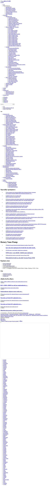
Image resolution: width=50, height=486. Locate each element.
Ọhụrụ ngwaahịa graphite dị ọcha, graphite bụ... (15, 211)
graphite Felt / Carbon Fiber (14, 55)
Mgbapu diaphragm (12, 78)
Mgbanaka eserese (12, 58)
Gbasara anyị (6, 90)
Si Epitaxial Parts (11, 17)
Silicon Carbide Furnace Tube (14, 43)
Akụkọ (4, 88)
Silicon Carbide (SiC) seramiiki (12, 27)
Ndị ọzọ (4, 181)
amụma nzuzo (25, 312)
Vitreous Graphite (12, 25)
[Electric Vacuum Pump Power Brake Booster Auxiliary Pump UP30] (19, 245)
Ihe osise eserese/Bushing (13, 48)
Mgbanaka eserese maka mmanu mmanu (14, 232)
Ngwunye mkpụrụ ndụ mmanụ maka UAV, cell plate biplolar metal (19, 200)
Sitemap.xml (5, 276)
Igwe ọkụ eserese (11, 52)
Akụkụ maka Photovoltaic (13, 24)
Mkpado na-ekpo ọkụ (7, 274)
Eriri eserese (10, 61)
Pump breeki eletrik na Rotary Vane (8, 315)
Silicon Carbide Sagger (13, 38)
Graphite (7, 46)
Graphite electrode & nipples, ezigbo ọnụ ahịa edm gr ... (17, 221)
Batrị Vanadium (9, 14)
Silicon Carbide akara (12, 39)
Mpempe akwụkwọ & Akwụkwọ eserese (16, 64)
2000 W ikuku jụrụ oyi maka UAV (13, 197)
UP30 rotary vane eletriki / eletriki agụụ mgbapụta (19, 252)
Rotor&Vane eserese (12, 62)
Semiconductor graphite (10, 9)
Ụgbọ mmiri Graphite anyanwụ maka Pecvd (15, 238)
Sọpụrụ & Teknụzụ (10, 93)
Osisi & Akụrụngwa (10, 92)
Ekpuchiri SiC (9, 7)
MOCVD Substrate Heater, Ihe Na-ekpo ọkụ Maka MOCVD (18, 203)
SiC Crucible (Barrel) (12, 31)
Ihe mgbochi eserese (12, 49)
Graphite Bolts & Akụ (12, 51)
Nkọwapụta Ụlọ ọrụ (10, 91)
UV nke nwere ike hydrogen (14, 68)
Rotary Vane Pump (12, 82)
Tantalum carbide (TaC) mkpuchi (15, 23)
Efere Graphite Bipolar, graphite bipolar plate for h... (16, 215)
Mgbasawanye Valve (9, 316)
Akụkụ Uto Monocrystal (13, 22)
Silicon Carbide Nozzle (13, 36)
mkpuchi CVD (9, 16)
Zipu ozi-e (3, 318)
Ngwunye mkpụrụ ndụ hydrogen (15, 71)
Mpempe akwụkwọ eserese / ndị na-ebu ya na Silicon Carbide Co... (19, 228)
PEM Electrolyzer (12, 73)
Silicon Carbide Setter (12, 41)
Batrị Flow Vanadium (12, 76)
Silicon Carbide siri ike (10, 125)
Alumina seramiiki (9, 83)
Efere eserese (11, 57)
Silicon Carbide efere (12, 37)
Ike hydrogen (8, 66)
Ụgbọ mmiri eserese (12, 50)
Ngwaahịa (5, 15)
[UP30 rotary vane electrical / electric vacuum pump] (16, 250)
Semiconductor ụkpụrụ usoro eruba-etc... (12, 291)
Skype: (4, 267)
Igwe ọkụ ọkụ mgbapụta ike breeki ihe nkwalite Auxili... (21, 247)
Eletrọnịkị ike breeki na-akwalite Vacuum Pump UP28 (20, 258)
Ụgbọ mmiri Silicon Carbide (14, 34)
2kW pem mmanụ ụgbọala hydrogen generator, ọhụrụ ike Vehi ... (19, 218)
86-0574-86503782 (7, 263)
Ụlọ (4, 4)
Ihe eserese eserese (12, 56)
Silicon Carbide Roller (13, 42)
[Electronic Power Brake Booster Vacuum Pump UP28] (17, 255)
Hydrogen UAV (9, 12)
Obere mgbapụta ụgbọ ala (11, 77)
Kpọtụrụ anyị (6, 95)
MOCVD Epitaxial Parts (13, 19)
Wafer (7, 85)
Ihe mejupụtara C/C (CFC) (8, 165)
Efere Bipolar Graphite (10, 8)
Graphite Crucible (12, 54)
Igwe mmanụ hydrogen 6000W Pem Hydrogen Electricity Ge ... (19, 193)
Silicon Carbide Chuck (13, 35)
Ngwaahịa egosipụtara (13, 314)
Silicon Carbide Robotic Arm (14, 44)
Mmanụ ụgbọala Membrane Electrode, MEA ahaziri (16, 207)
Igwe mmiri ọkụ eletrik (13, 81)
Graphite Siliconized (12, 65)
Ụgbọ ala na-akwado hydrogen (14, 69)
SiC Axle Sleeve (19, 315)
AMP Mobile (37, 314)
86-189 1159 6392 (7, 264)
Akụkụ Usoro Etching (12, 21)
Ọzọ (6, 86)
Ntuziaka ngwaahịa (7, 273)
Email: (4, 265)
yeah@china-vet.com (10, 265)
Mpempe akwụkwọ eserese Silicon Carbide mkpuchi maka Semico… (20, 225)
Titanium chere (11, 75)
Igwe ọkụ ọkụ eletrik (12, 79)
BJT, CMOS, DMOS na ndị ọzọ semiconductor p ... (14, 285)
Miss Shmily (3, 320)
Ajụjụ (4, 89)
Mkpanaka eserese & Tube (13, 59)
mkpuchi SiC (28, 315)
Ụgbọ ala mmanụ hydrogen (11, 11)
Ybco (24, 315)
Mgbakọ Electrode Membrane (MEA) (16, 72)
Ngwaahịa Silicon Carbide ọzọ (14, 45)
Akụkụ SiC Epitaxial (12, 18)
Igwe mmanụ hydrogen (10, 10)
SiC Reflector (11, 28)
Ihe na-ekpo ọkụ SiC (12, 32)
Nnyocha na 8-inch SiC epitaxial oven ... (11, 298)
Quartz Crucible (9, 84)
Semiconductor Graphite (13, 63)
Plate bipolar (10, 70)
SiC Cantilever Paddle (12, 30)
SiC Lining (10, 29)
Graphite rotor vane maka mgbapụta (13, 235)
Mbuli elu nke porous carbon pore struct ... (12, 310)
